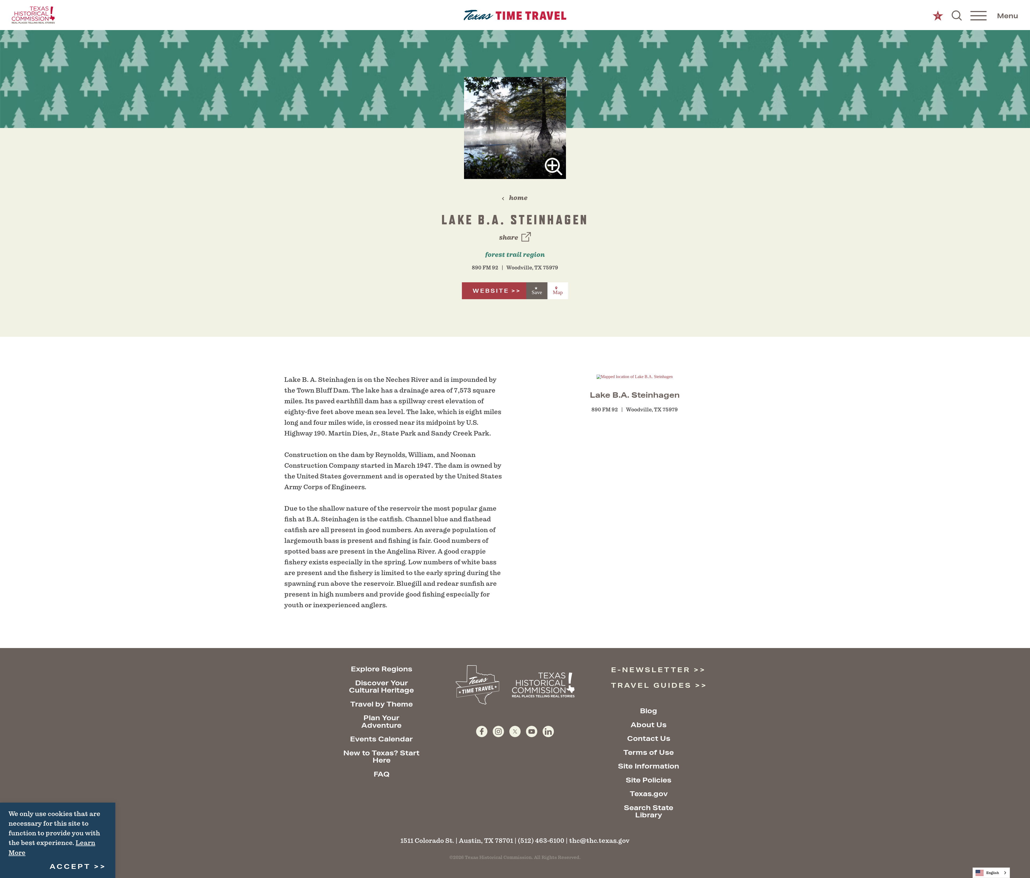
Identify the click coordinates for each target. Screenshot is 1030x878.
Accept (70, 866)
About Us (649, 724)
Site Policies (648, 780)
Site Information (648, 766)
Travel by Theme (381, 704)
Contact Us (648, 738)
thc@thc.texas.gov (599, 840)
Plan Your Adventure (381, 721)
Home (518, 198)
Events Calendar (381, 739)
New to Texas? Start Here (381, 756)
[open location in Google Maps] (635, 376)
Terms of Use (648, 752)
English (992, 873)
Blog (648, 711)
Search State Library (648, 811)
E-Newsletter (650, 669)
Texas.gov (649, 793)
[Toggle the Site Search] (957, 15)
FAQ (381, 774)
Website (491, 290)
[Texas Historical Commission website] (33, 15)
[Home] (515, 15)
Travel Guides (651, 685)
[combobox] (991, 873)
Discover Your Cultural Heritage (381, 686)
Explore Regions (381, 669)
